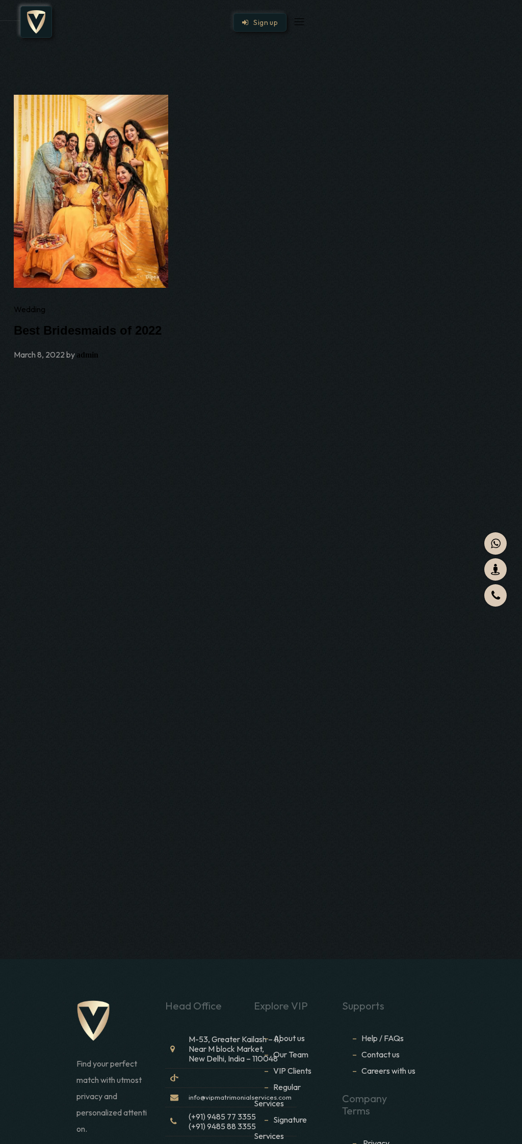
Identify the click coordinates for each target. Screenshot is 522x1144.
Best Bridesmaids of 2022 (88, 330)
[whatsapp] (495, 543)
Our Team (290, 1054)
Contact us (380, 1054)
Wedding (29, 309)
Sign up (263, 22)
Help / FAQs (382, 1038)
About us (289, 1038)
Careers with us (388, 1071)
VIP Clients (292, 1071)
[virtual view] (495, 569)
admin (87, 354)
